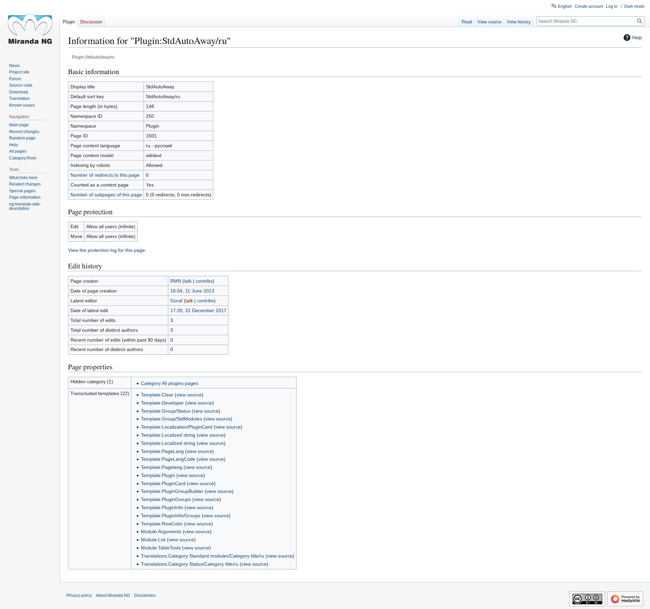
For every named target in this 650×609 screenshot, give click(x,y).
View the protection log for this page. (107, 250)
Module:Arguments (161, 531)
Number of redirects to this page (104, 175)
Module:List (153, 539)
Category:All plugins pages (169, 383)
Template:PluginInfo (162, 507)
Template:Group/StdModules (171, 418)
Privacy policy (79, 595)
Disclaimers (145, 595)
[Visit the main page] (30, 27)
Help (637, 37)
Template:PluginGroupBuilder (172, 491)
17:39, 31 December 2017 (198, 310)
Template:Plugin (158, 475)
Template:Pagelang (161, 467)
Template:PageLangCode (168, 459)
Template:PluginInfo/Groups (170, 515)
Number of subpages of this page (106, 194)
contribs (204, 281)
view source (189, 394)
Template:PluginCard (163, 483)
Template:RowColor (162, 523)
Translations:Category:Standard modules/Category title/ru (202, 556)
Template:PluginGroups (166, 499)
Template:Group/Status (165, 411)
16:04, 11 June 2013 (192, 290)
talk (188, 281)
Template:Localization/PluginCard (176, 427)
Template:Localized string (168, 435)
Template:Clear (157, 394)
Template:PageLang (162, 451)
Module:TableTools (161, 547)
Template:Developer (162, 403)
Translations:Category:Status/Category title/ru (189, 564)
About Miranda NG (113, 595)
